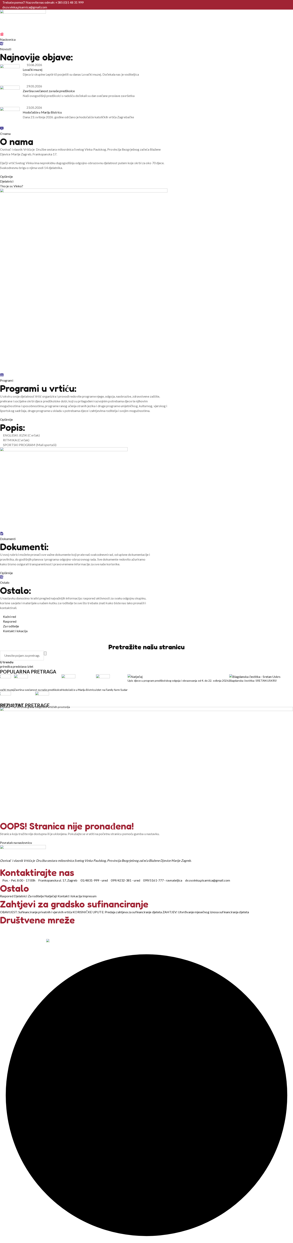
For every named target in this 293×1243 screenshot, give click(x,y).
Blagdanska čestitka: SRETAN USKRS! (253, 680)
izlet (30, 666)
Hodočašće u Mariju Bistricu (42, 112)
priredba (6, 666)
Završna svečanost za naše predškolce (49, 91)
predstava (20, 666)
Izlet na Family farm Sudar (112, 689)
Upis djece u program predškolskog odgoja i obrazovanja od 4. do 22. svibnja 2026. (178, 680)
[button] (83, 281)
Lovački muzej (32, 69)
